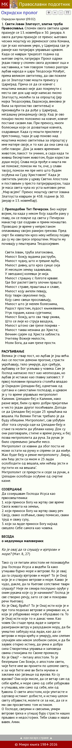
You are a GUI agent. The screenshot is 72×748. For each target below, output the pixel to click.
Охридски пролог (19, 12)
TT (67, 12)
